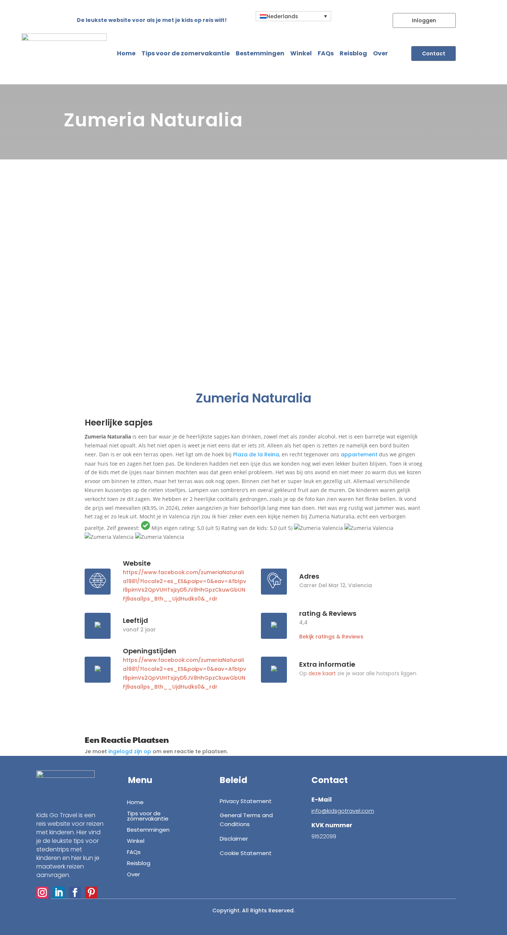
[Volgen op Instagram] (42, 893)
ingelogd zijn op (129, 751)
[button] (293, 16)
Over (380, 53)
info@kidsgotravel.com (342, 811)
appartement (359, 454)
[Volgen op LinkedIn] (59, 893)
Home (126, 53)
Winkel (301, 53)
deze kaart (322, 673)
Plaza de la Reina (256, 454)
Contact (433, 53)
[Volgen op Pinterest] (91, 893)
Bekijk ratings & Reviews (331, 636)
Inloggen (424, 20)
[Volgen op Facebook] (75, 893)
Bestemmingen (260, 53)
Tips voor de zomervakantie (185, 53)
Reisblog (353, 53)
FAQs (326, 53)
